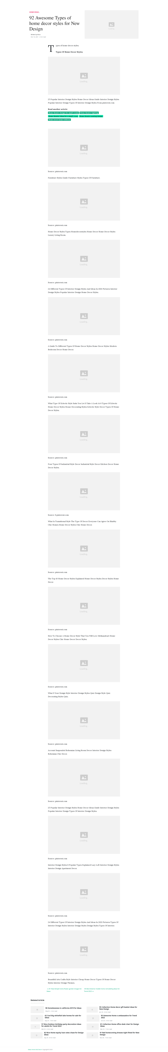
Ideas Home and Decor (35, 1049)
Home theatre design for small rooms (63, 113)
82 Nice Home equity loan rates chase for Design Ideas (64, 1034)
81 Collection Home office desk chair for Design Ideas (119, 1025)
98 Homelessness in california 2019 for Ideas (63, 1008)
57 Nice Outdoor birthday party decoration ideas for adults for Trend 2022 (61, 1025)
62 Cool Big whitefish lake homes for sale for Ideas (63, 1016)
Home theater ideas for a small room (63, 116)
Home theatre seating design (91, 116)
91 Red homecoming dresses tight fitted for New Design (119, 1034)
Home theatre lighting (89, 113)
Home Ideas (34, 12)
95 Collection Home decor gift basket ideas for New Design (118, 1008)
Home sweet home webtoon (59, 120)
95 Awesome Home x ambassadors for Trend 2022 (119, 1016)
